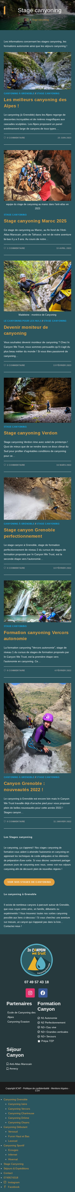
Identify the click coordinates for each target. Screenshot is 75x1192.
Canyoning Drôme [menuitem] (18, 1117)
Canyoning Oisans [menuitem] (18, 1122)
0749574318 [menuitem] (11, 1177)
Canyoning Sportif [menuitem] (14, 1145)
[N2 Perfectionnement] (53, 1022)
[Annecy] (22, 1068)
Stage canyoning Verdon (31, 432)
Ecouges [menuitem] (13, 1150)
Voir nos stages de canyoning (29, 882)
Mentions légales (59, 1088)
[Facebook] (43, 993)
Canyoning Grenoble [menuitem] (15, 1099)
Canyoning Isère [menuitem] (17, 1104)
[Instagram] (30, 993)
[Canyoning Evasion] (22, 1021)
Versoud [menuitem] (13, 1131)
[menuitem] (12, 1182)
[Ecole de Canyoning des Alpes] (22, 1014)
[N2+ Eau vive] (53, 1027)
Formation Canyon (49, 1006)
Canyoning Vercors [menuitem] (19, 1108)
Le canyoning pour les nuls (23, 321)
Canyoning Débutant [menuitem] (15, 1127)
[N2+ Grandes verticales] (53, 1032)
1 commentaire (16, 248)
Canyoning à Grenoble (19, 93)
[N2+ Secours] (53, 1036)
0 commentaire (16, 138)
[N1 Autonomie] (53, 1018)
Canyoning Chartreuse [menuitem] (21, 1113)
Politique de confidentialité (36, 1088)
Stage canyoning (40, 19)
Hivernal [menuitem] (13, 1159)
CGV (37, 1090)
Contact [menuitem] (8, 1173)
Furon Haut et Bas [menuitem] (18, 1136)
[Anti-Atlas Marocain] (22, 1064)
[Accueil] (27, 19)
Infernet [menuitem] (12, 1154)
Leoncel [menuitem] (12, 1140)
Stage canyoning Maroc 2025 (35, 220)
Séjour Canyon (15, 1052)
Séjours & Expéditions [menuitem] (16, 1168)
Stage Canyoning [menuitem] (13, 1163)
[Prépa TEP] (53, 1041)
